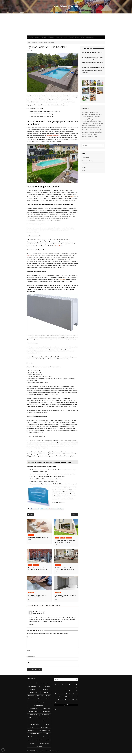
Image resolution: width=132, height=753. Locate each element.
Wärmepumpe (39, 746)
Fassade (46, 692)
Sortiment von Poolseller (53, 135)
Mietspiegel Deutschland (44, 730)
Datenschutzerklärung (87, 160)
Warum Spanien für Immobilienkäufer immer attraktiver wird (92, 63)
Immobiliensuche (45, 714)
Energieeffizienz (33, 692)
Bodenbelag (47, 686)
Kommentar (30, 636)
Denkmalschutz (33, 689)
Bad (31, 683)
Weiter (73, 514)
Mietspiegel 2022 (32, 730)
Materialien (33, 50)
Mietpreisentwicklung (34, 724)
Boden (28, 255)
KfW (30, 717)
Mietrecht (47, 724)
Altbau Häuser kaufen (92, 130)
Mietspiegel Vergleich (34, 733)
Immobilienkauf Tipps (33, 711)
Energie (44, 37)
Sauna (38, 736)
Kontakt (84, 167)
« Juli (55, 709)
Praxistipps (69, 537)
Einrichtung (45, 689)
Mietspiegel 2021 (45, 727)
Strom (82, 37)
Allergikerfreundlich (92, 127)
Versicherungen (89, 37)
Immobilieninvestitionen (34, 708)
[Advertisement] (66, 25)
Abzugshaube (93, 119)
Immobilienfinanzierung (39, 705)
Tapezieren (31, 743)
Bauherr (37, 37)
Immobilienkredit (46, 711)
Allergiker (84, 125)
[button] (3, 750)
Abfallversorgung (93, 132)
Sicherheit (70, 37)
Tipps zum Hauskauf (44, 743)
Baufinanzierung (32, 686)
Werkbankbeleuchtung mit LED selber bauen (93, 67)
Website (29, 662)
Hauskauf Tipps (39, 698)
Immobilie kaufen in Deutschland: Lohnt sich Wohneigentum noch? (92, 53)
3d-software (89, 116)
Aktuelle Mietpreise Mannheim (94, 123)
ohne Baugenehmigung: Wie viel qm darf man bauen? (92, 71)
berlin (40, 686)
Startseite (84, 170)
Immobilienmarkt (33, 714)
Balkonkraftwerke (44, 683)
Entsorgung (51, 37)
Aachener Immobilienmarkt (90, 114)
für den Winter (58, 245)
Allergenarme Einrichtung (89, 136)
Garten (71, 196)
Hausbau (48, 695)
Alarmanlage (85, 121)
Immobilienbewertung (39, 702)
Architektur (30, 37)
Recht (65, 37)
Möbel (47, 733)
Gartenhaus (40, 695)
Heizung (48, 698)
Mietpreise (45, 721)
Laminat (37, 717)
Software (77, 37)
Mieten (32, 721)
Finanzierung (59, 37)
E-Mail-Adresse (31, 656)
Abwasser (96, 134)
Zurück (31, 514)
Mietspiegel (32, 727)
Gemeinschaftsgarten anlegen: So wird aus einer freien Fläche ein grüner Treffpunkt (92, 58)
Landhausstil (46, 717)
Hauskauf (30, 698)
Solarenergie (47, 740)
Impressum (84, 164)
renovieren (31, 736)
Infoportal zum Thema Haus (66, 6)
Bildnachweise (85, 157)
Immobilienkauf (46, 708)
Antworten (31, 624)
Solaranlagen (39, 740)
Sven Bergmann (37, 611)
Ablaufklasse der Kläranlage (90, 112)
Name (28, 650)
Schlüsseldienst (46, 736)
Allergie (90, 134)
